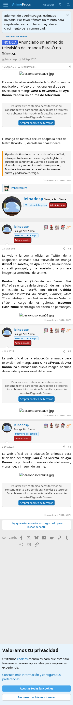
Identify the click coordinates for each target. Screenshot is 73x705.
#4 (69, 446)
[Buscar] (68, 4)
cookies (22, 659)
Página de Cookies (41, 117)
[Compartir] (69, 67)
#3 (69, 351)
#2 (69, 248)
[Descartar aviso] (67, 15)
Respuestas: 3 (28, 67)
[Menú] (5, 5)
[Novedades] (60, 4)
